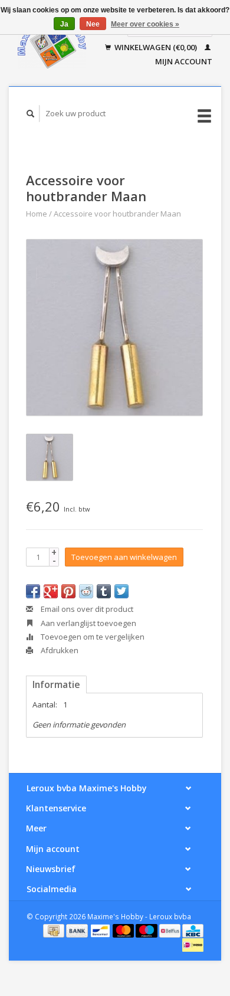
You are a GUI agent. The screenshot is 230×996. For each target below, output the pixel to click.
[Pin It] (68, 591)
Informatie (56, 684)
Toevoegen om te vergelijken (91, 636)
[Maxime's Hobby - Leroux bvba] (52, 43)
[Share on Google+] (51, 591)
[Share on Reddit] (86, 591)
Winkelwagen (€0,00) (156, 47)
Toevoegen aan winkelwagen (124, 557)
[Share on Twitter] (121, 591)
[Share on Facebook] (33, 591)
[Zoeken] (31, 113)
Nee (93, 24)
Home (36, 213)
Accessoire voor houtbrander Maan (117, 213)
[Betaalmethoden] (54, 930)
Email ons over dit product (86, 609)
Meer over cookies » (145, 24)
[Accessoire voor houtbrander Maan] (114, 327)
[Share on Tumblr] (104, 591)
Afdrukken (58, 650)
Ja (64, 24)
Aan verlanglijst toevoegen (87, 623)
